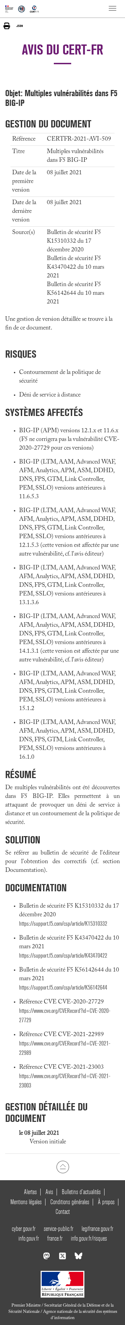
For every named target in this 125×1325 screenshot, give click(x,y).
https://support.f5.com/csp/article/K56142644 (63, 987)
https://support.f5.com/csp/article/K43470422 (63, 955)
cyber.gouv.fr (23, 1229)
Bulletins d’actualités (81, 1192)
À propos (106, 1202)
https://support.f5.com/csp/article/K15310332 (63, 923)
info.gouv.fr (28, 1238)
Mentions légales (26, 1202)
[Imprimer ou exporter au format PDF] (6, 26)
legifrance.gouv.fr (97, 1229)
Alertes (30, 1192)
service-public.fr (58, 1229)
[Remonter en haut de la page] (62, 1167)
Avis (49, 1192)
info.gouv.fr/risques (89, 1238)
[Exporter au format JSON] (19, 26)
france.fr (54, 1238)
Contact (63, 1212)
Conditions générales (69, 1202)
